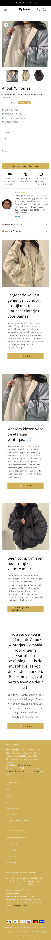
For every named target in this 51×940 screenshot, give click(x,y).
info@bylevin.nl (25, 765)
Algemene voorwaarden (25, 932)
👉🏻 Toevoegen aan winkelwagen (20, 608)
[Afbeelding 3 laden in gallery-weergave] (38, 75)
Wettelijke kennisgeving (26, 936)
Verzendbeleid (11, 856)
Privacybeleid (11, 844)
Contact (8, 796)
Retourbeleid (11, 850)
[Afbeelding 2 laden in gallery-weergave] (25, 75)
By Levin (13, 927)
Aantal (4, 151)
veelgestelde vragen (14, 771)
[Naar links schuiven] (3, 76)
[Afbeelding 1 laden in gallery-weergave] (12, 75)
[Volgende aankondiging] (46, 3)
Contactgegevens (42, 932)
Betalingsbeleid (12, 862)
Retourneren (11, 814)
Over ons (9, 802)
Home (8, 790)
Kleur (4, 127)
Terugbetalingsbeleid (39, 927)
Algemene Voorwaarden (16, 837)
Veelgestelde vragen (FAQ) (16, 820)
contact (36, 771)
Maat (4, 139)
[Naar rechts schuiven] (48, 76)
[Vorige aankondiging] (5, 3)
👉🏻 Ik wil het (25, 356)
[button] (5, 9)
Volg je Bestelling (13, 808)
